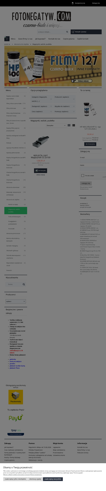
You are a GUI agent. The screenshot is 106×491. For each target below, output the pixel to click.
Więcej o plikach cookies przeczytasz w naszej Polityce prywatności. (22, 475)
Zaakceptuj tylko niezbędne (15, 479)
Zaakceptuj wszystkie (53, 479)
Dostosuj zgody (35, 479)
